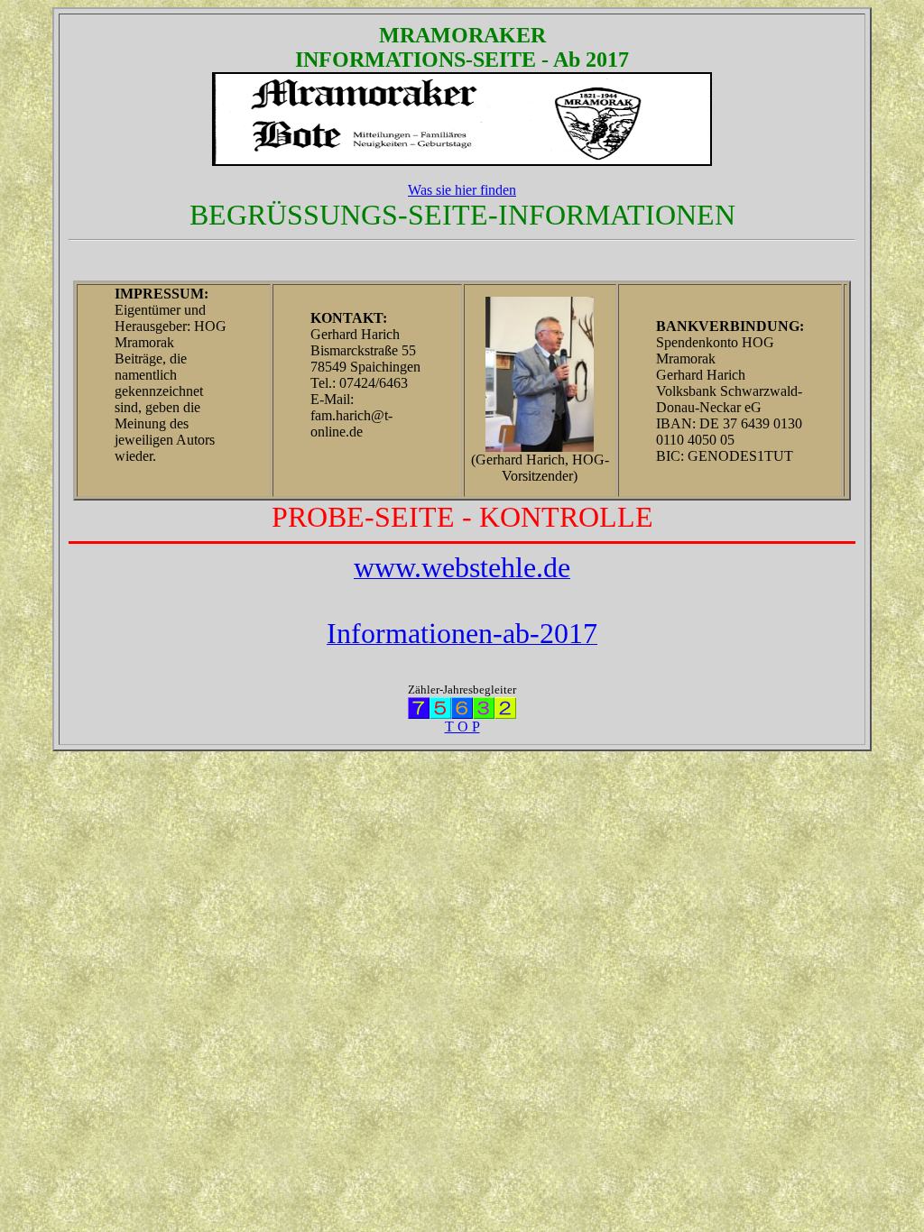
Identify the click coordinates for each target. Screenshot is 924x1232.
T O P (462, 726)
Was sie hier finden (462, 190)
